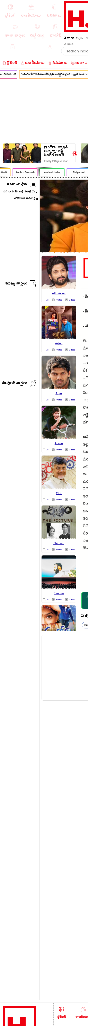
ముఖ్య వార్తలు (16, 284)
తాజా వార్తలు (17, 184)
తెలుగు (69, 38)
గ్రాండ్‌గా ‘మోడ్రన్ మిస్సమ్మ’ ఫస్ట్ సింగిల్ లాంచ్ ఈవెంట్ (56, 151)
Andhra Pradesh (23, 172)
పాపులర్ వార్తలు (14, 383)
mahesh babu (51, 172)
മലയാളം (69, 44)
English (80, 38)
